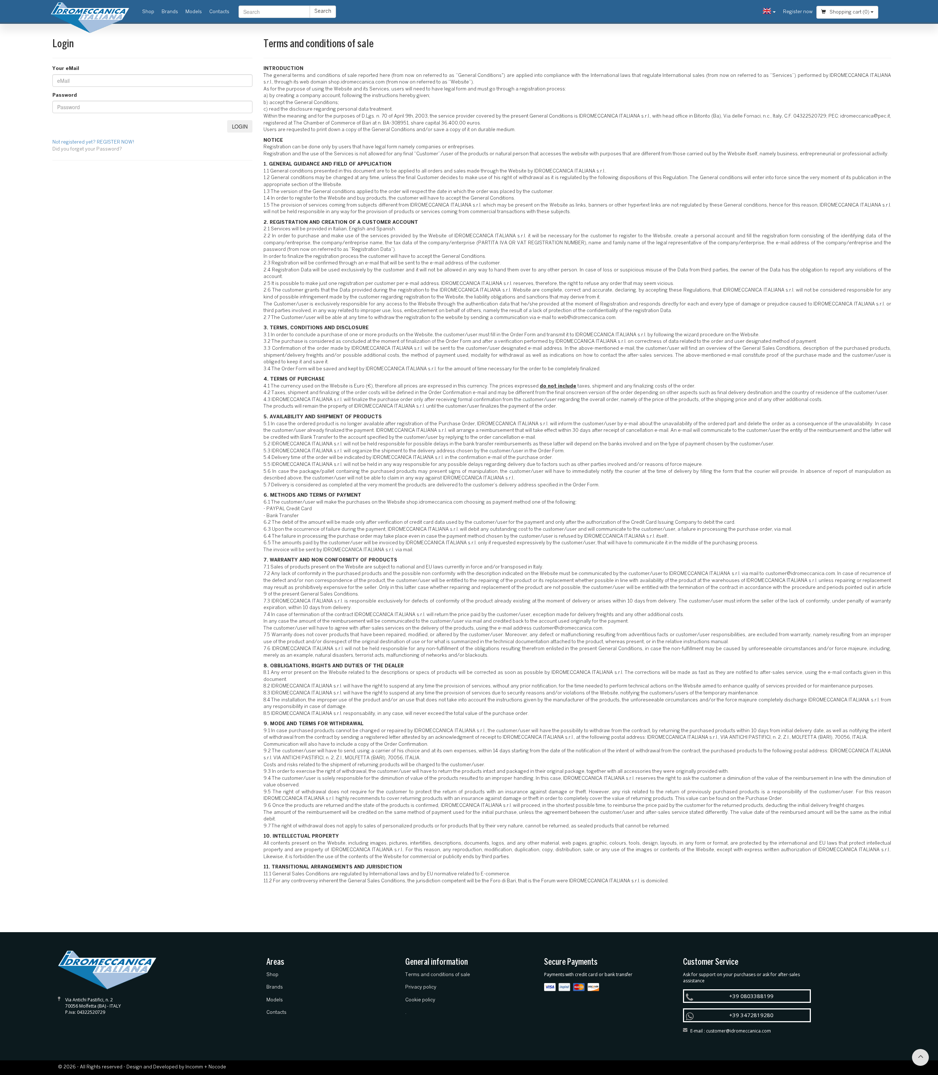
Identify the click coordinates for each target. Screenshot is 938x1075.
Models (193, 12)
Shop (150, 11)
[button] (769, 12)
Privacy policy (420, 987)
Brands (170, 12)
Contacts (219, 12)
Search (322, 11)
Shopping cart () (849, 12)
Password (64, 95)
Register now (798, 12)
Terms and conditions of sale (437, 974)
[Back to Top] (920, 1057)
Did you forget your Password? (87, 149)
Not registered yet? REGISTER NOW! (93, 142)
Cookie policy (420, 1000)
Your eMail (65, 68)
